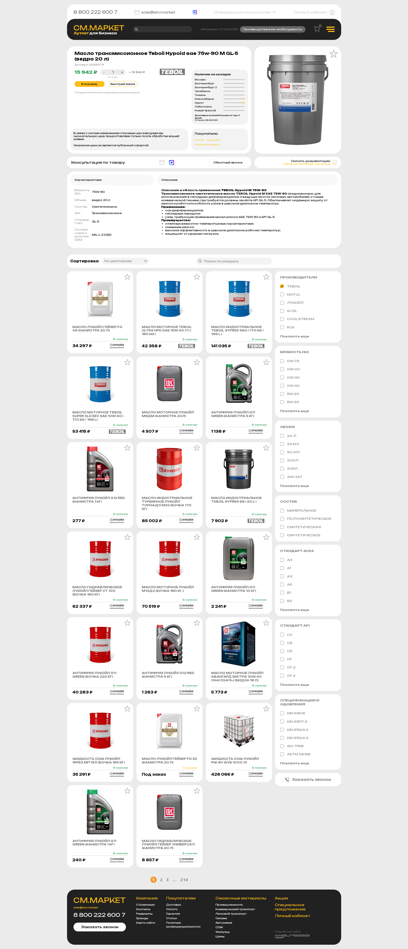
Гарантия (173, 913)
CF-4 (291, 675)
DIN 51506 (296, 713)
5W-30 (293, 402)
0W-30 (293, 377)
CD (289, 651)
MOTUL (294, 294)
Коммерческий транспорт (235, 909)
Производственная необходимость (272, 29)
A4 (289, 560)
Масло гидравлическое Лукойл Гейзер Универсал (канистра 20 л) (168, 844)
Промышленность (229, 904)
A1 (289, 568)
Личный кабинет (310, 12)
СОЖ (219, 927)
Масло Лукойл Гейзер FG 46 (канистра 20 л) (97, 328)
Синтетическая (304, 527)
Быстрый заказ (122, 84)
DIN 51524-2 (297, 729)
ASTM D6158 (299, 754)
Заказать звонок (311, 779)
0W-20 (293, 369)
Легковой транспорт (231, 913)
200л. (293, 460)
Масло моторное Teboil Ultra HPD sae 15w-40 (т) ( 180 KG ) (167, 330)
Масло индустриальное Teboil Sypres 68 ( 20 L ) (236, 499)
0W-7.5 (293, 361)
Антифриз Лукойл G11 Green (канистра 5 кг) (233, 414)
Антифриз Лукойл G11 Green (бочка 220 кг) (94, 674)
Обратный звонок (227, 162)
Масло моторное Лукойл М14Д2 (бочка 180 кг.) (168, 588)
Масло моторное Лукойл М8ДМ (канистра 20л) (168, 414)
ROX (290, 327)
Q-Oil (292, 311)
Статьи (171, 918)
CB (289, 643)
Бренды (142, 918)
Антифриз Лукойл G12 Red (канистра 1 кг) (98, 499)
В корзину (89, 84)
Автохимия (223, 922)
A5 (289, 584)
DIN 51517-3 (297, 721)
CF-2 (291, 667)
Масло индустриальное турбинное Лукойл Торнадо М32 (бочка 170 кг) (167, 503)
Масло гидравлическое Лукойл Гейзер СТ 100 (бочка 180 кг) (97, 590)
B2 (289, 601)
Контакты (143, 909)
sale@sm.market (158, 12)
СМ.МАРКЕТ (99, 900)
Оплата (200, 140)
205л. (292, 468)
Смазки (221, 918)
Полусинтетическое (309, 518)
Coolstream (300, 319)
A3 (289, 576)
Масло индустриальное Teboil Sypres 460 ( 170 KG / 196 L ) (237, 330)
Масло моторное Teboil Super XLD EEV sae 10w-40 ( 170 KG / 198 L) (98, 416)
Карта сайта (145, 922)
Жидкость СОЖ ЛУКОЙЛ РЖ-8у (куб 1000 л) (235, 760)
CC (290, 634)
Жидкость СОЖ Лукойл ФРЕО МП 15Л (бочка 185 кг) (98, 760)
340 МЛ (294, 477)
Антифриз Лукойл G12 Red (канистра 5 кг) (168, 674)
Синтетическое (304, 535)
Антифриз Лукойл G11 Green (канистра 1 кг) (94, 842)
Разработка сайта (288, 931)
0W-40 (293, 385)
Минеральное (301, 510)
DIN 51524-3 (297, 738)
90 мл (293, 452)
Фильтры (222, 932)
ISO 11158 (295, 746)
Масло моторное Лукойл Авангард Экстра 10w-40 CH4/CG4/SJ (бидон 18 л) (237, 676)
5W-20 (293, 394)
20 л (291, 436)
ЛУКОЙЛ (295, 302)
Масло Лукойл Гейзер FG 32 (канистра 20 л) (169, 760)
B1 (289, 592)
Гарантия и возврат (207, 144)
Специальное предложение (290, 907)
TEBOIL (294, 286)
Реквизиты (144, 913)
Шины (219, 936)
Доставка (213, 140)
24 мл (293, 444)
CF (289, 659)
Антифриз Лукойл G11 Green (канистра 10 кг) (233, 588)
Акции (281, 898)
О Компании (145, 904)
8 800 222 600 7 (95, 12)
